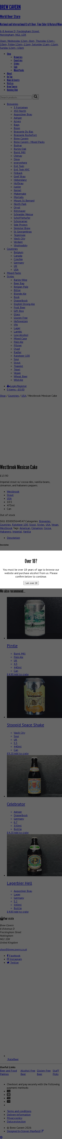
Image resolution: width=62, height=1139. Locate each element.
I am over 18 (31, 583)
